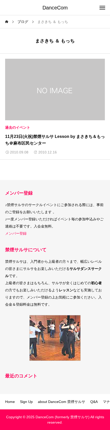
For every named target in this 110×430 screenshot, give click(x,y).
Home (10, 402)
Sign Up (26, 402)
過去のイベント (17, 127)
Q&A (94, 402)
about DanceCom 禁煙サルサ (61, 402)
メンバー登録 (16, 233)
